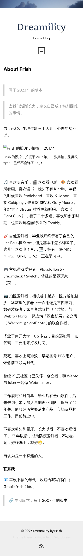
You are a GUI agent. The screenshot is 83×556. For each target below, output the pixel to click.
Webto (72, 375)
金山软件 (61, 395)
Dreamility (41, 27)
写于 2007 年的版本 (50, 500)
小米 (19, 402)
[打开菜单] (41, 50)
